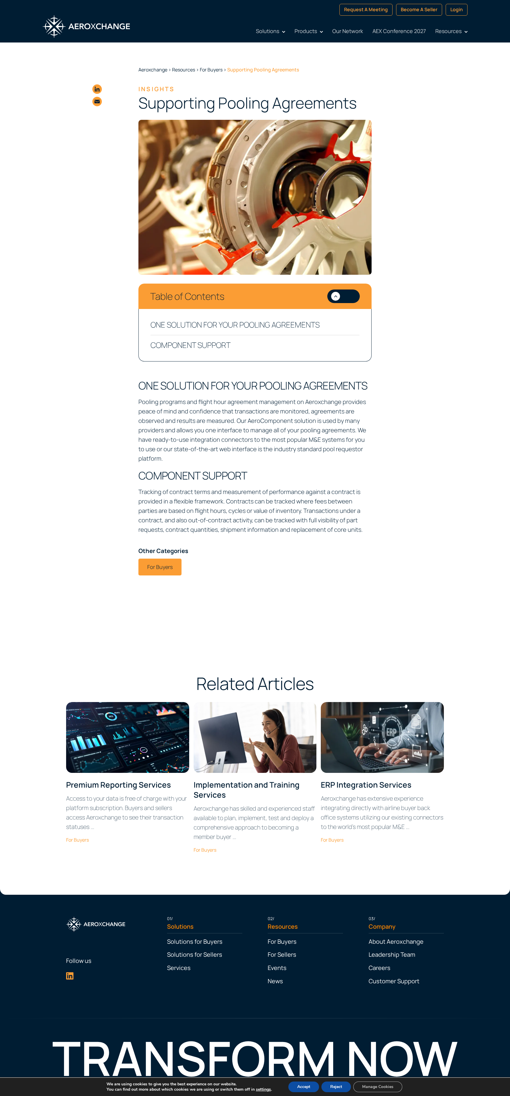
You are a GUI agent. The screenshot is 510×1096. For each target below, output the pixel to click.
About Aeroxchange (396, 941)
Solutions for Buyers (195, 941)
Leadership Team (392, 954)
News (275, 981)
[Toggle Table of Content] (343, 296)
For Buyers (160, 566)
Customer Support (394, 981)
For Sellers (282, 954)
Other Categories (163, 551)
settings (263, 1089)
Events (277, 968)
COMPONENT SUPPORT (191, 345)
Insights (156, 89)
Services (179, 968)
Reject (336, 1087)
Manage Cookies (377, 1087)
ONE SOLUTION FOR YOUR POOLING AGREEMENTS (235, 324)
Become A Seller (419, 9)
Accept (303, 1087)
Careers (379, 968)
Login (456, 9)
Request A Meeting (366, 9)
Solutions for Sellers (194, 954)
